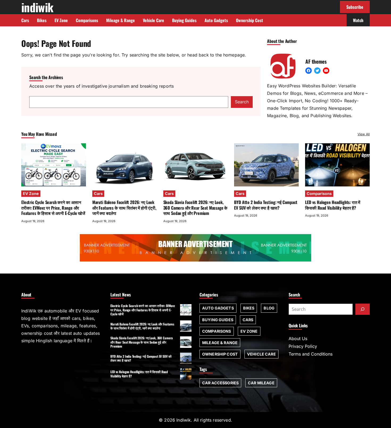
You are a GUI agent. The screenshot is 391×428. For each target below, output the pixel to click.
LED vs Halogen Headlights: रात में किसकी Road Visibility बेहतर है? (332, 205)
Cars (98, 193)
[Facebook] (308, 70)
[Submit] (362, 309)
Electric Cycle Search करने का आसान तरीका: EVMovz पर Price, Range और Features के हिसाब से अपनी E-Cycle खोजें (53, 207)
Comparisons (319, 193)
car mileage (261, 383)
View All (363, 134)
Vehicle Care (261, 354)
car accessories (220, 383)
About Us (298, 338)
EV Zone (31, 193)
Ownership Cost (220, 354)
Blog (269, 308)
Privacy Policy (303, 346)
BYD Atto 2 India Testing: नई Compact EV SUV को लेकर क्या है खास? (265, 205)
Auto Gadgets (218, 308)
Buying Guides (217, 319)
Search (242, 101)
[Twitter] (317, 70)
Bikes (249, 308)
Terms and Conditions (310, 354)
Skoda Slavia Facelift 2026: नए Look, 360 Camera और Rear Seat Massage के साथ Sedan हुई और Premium (195, 207)
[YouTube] (326, 70)
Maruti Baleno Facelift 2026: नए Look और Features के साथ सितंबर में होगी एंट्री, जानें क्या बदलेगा (124, 207)
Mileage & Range (220, 342)
